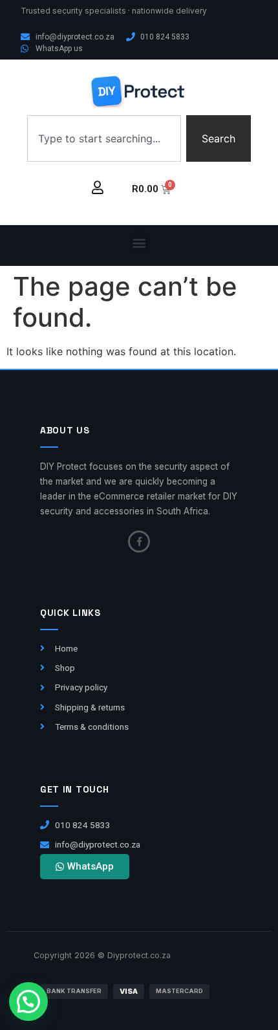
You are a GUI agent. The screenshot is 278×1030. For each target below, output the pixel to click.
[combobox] (104, 138)
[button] (139, 242)
